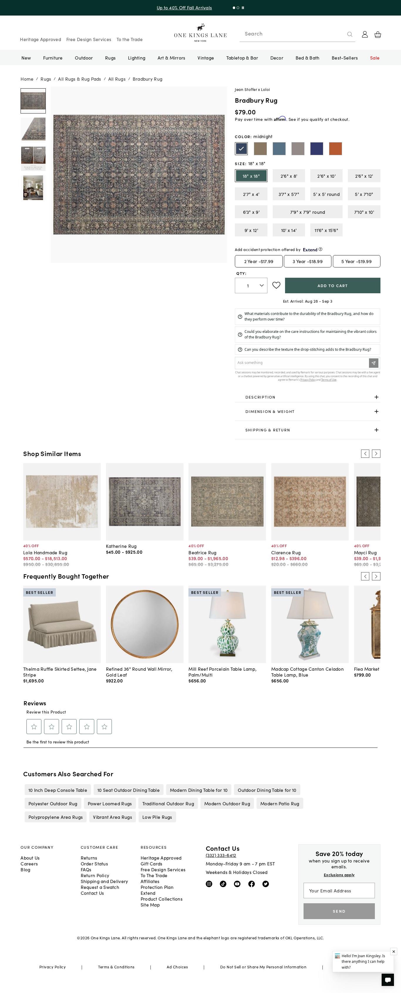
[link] (307, 397)
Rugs (110, 57)
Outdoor (84, 57)
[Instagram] (210, 883)
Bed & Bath (308, 57)
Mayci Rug (365, 552)
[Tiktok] (224, 883)
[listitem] (57, 789)
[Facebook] (252, 883)
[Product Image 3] (33, 187)
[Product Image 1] (33, 129)
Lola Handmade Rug (45, 552)
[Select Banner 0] (232, 7)
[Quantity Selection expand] (262, 285)
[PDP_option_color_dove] (260, 148)
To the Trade (130, 39)
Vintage (206, 57)
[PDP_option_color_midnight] (241, 148)
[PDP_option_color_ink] (316, 148)
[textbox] (251, 285)
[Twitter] (267, 883)
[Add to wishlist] (276, 285)
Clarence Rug (286, 552)
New (26, 57)
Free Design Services (89, 39)
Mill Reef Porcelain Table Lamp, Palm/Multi (222, 671)
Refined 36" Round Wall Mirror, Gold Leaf (139, 671)
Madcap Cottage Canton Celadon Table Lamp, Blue (307, 671)
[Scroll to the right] (376, 454)
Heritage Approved (40, 39)
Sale (375, 57)
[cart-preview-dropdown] (378, 34)
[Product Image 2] (33, 158)
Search (253, 33)
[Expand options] (376, 397)
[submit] (350, 34)
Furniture (53, 57)
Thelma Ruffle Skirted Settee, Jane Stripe (60, 671)
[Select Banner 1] (236, 7)
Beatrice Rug (202, 552)
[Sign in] (365, 34)
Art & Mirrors (172, 57)
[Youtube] (238, 883)
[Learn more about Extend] (320, 249)
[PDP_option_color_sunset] (335, 148)
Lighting (136, 57)
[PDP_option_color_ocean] (279, 148)
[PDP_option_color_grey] (298, 148)
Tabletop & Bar (242, 57)
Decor (276, 57)
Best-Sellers (345, 57)
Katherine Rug (121, 546)
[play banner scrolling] (241, 7)
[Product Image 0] (33, 101)
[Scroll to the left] (365, 454)
